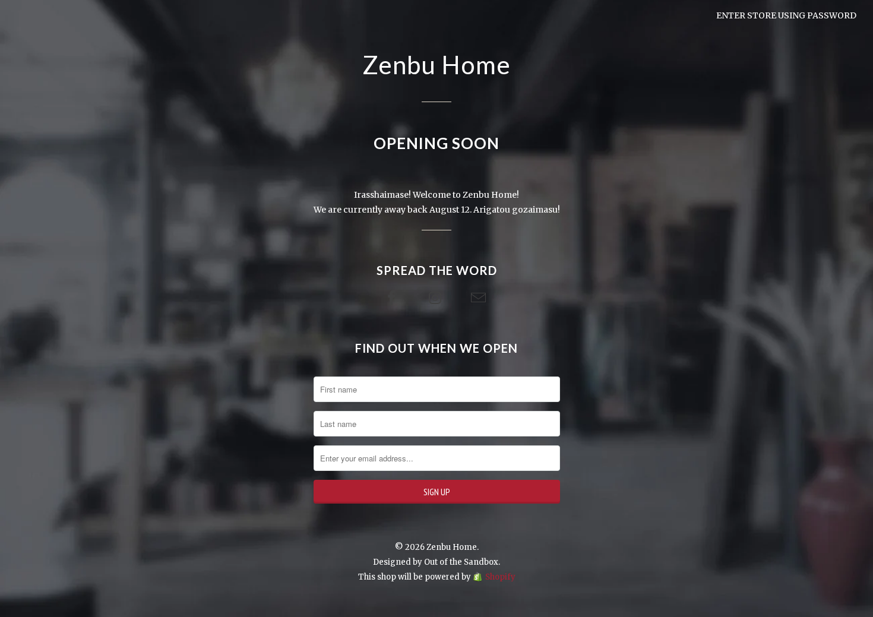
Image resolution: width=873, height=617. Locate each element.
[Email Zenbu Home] (480, 298)
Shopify (500, 577)
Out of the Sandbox (461, 562)
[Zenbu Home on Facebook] (393, 298)
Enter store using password (786, 15)
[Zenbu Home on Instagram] (436, 298)
